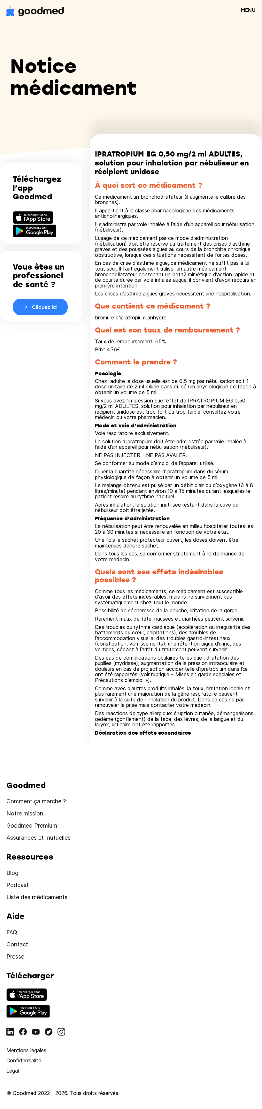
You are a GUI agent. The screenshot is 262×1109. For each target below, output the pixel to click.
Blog (12, 872)
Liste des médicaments (36, 897)
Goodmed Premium (31, 825)
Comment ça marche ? (36, 801)
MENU (248, 9)
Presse (15, 956)
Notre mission (24, 813)
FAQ (11, 932)
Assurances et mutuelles (38, 837)
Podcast (17, 885)
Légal (12, 1070)
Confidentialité (23, 1060)
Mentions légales (26, 1050)
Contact (17, 944)
